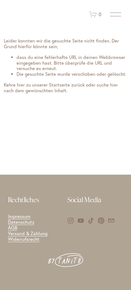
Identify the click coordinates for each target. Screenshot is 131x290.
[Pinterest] (101, 220)
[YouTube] (81, 220)
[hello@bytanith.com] (111, 220)
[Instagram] (70, 220)
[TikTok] (91, 220)
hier (21, 85)
